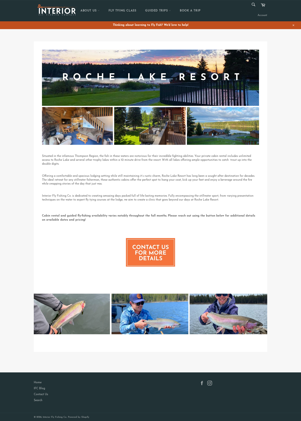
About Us (89, 10)
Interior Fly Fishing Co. (55, 417)
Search (38, 400)
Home (38, 382)
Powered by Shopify (78, 417)
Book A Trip (190, 10)
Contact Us (41, 394)
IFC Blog (39, 388)
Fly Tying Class (122, 10)
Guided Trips (157, 10)
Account (262, 15)
